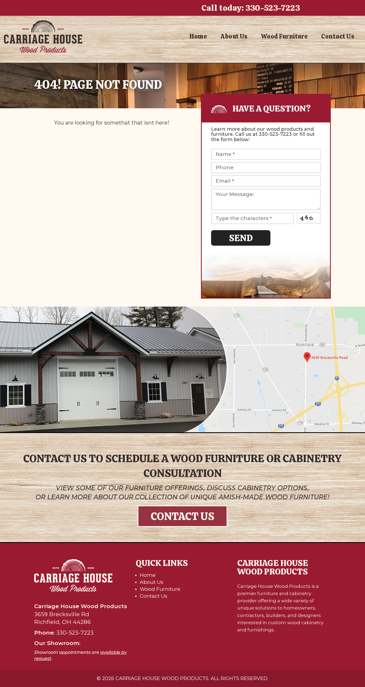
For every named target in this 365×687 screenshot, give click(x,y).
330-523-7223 (273, 8)
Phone (225, 168)
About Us (234, 36)
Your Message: (235, 194)
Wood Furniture (284, 36)
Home (198, 36)
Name (225, 154)
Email (225, 181)
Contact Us (337, 36)
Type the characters (244, 218)
